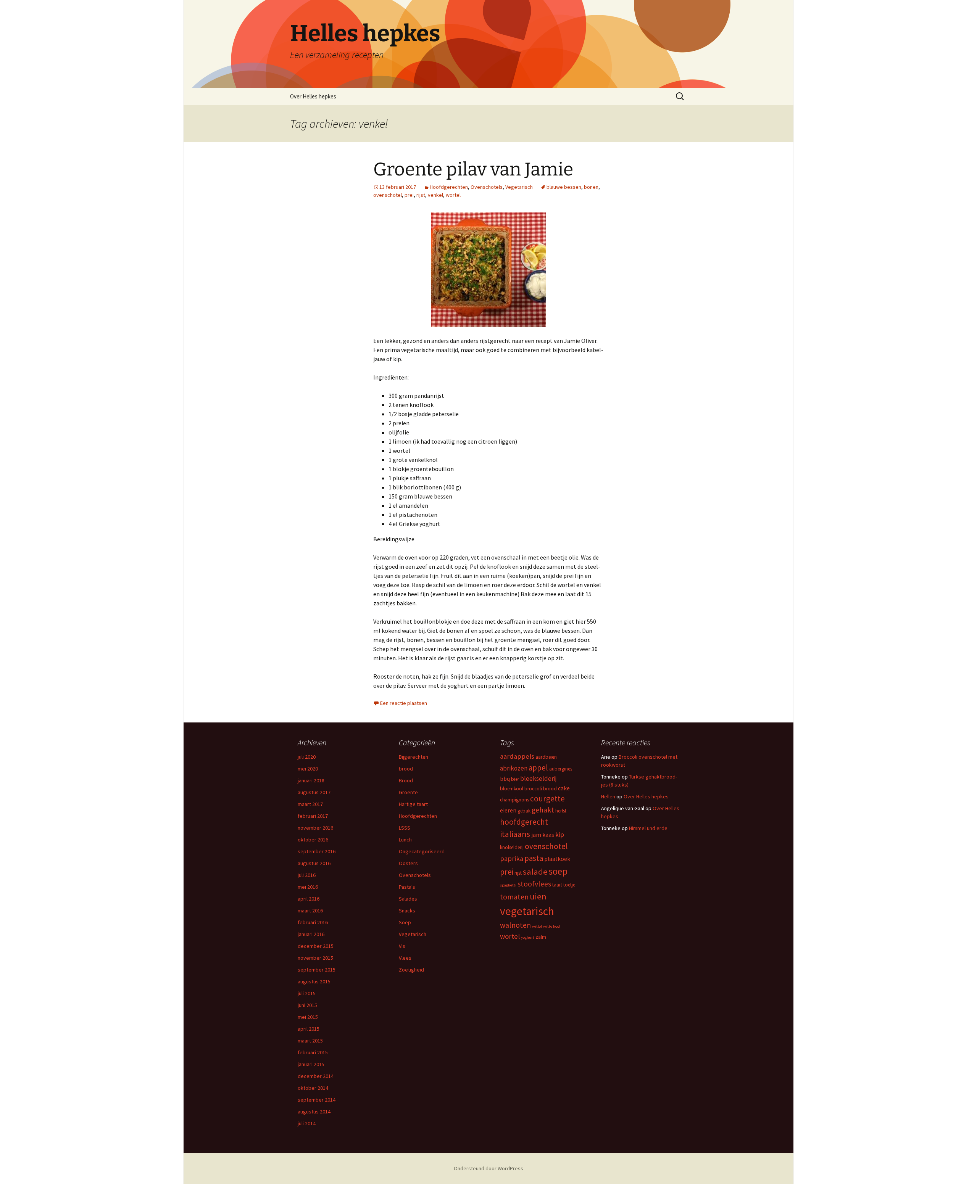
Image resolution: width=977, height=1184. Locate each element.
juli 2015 (307, 993)
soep (558, 871)
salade (535, 871)
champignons (514, 799)
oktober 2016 (313, 839)
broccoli (533, 788)
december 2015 (316, 946)
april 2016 (308, 898)
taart (557, 885)
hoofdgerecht (524, 822)
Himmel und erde (648, 828)
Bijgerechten (413, 756)
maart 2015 (310, 1040)
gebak (524, 811)
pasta (533, 858)
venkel (435, 194)
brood (406, 768)
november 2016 (315, 827)
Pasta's (407, 886)
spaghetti (508, 885)
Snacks (407, 910)
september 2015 (316, 969)
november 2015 (315, 957)
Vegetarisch (519, 186)
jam (536, 834)
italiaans (515, 833)
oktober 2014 (313, 1087)
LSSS (404, 827)
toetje (569, 885)
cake (564, 788)
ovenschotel (387, 194)
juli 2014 (307, 1123)
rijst (420, 194)
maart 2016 (310, 910)
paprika (511, 858)
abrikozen (513, 768)
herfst (560, 811)
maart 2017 (310, 804)
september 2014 (316, 1099)
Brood (406, 780)
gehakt (543, 809)
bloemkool (511, 788)
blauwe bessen (564, 186)
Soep (405, 922)
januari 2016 (311, 934)
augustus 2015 (314, 981)
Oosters (408, 863)
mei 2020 (308, 768)
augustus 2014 (314, 1111)
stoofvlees (534, 883)
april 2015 (308, 1028)
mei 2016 (308, 886)
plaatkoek (557, 858)
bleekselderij (538, 778)
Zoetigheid (411, 969)
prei (409, 194)
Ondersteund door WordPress (488, 1168)
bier (515, 779)
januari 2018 (311, 780)
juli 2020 (307, 756)
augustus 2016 (314, 863)
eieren (508, 810)
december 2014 (316, 1076)
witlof (537, 926)
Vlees (405, 957)
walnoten (515, 925)
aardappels (517, 756)
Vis (402, 946)
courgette (547, 798)
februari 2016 (313, 922)
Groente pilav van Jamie (473, 169)
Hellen (608, 796)
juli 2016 (307, 875)
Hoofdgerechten (449, 186)
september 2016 (316, 851)
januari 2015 (311, 1064)
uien (538, 896)
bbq (505, 778)
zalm (540, 937)
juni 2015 (307, 1005)
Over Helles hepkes (313, 96)
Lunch (405, 839)
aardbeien (546, 757)
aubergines (560, 769)
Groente (408, 792)
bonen (591, 186)
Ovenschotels (487, 186)
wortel (453, 194)
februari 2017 (313, 815)
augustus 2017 (314, 792)
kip (559, 834)
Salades (408, 898)
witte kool (551, 926)
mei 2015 (308, 1016)
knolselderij (512, 847)
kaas (548, 834)
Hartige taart (413, 804)
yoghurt (527, 937)
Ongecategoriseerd (422, 851)
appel (538, 768)
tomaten (514, 896)
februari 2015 (313, 1052)
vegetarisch (527, 911)
